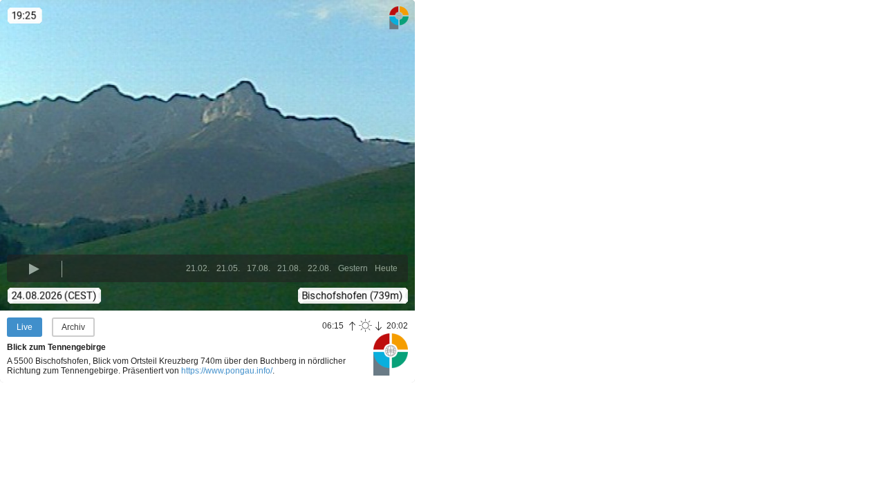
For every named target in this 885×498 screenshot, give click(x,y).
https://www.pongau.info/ (226, 371)
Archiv (73, 327)
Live (24, 327)
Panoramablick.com (390, 354)
